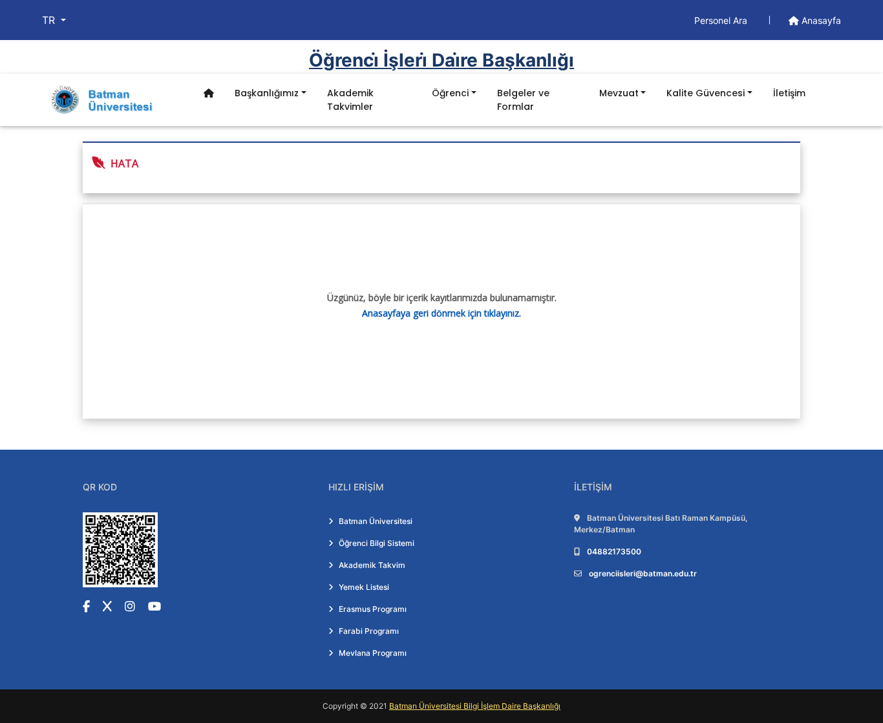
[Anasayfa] (208, 93)
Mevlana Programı (373, 653)
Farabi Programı (369, 631)
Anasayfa (820, 20)
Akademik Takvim (372, 565)
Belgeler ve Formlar (523, 100)
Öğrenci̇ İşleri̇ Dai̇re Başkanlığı (441, 60)
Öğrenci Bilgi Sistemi (376, 543)
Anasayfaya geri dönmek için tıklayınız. (441, 313)
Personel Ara (722, 20)
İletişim (789, 93)
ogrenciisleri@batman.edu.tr (643, 573)
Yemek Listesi (364, 587)
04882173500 (614, 551)
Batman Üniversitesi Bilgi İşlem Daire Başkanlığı (474, 706)
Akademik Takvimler (350, 100)
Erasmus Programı (373, 609)
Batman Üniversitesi (375, 521)
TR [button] (50, 20)
